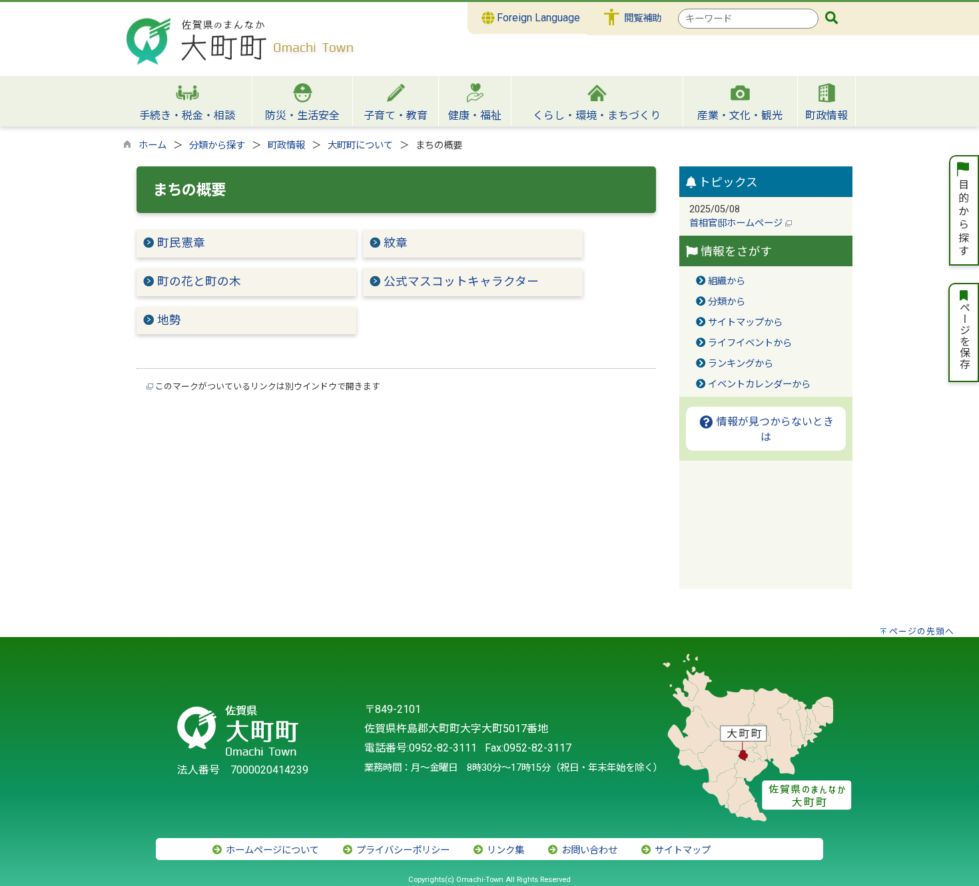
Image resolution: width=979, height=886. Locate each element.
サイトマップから (745, 322)
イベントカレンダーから (759, 384)
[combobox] (748, 18)
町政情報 (286, 145)
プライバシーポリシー (402, 850)
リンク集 (504, 850)
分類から (726, 302)
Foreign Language (537, 17)
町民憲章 (181, 243)
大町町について (360, 145)
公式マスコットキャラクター (461, 281)
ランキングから (740, 363)
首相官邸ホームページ (737, 223)
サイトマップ (681, 850)
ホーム (152, 145)
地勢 (169, 320)
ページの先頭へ (921, 631)
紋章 (396, 243)
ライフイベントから (750, 343)
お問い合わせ (588, 850)
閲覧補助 (642, 18)
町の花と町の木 (199, 281)
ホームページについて (271, 850)
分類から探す (217, 145)
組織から (726, 281)
